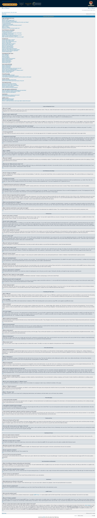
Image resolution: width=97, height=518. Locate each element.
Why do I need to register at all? (8, 20)
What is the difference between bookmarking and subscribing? (14, 90)
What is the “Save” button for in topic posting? (11, 49)
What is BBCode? (5, 54)
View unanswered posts (6, 12)
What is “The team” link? (7, 72)
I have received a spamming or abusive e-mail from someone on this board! (16, 77)
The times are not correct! (7, 31)
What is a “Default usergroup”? (8, 71)
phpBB (44, 516)
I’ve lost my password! (6, 23)
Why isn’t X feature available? (8, 99)
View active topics (14, 12)
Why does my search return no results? (9, 84)
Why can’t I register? (6, 27)
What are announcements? (7, 59)
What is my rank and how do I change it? (10, 35)
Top (2, 112)
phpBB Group (36, 494)
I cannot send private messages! (8, 75)
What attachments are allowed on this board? (11, 95)
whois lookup (87, 505)
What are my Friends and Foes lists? (9, 79)
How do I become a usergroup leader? (9, 69)
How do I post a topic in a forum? (8, 39)
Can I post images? (6, 57)
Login (4, 8)
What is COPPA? (5, 26)
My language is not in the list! (7, 33)
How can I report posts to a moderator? (9, 48)
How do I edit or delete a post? (8, 40)
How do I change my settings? (8, 30)
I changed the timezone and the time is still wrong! (11, 32)
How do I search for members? (8, 86)
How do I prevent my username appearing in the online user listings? (15, 22)
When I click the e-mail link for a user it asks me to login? (13, 36)
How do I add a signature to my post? (9, 41)
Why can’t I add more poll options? (8, 43)
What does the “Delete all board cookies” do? (11, 28)
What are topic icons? (6, 62)
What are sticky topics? (6, 60)
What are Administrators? (7, 65)
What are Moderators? (6, 66)
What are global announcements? (8, 58)
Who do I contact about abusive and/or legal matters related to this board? (16, 100)
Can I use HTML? (5, 55)
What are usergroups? (6, 67)
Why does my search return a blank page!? (10, 85)
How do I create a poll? (6, 42)
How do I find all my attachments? (8, 96)
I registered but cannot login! (7, 24)
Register (7, 8)
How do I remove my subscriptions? (9, 92)
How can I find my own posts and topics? (10, 87)
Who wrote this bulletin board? (8, 98)
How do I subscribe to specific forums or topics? (11, 91)
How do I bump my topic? (7, 51)
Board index (4, 513)
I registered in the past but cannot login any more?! (12, 25)
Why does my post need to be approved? (10, 50)
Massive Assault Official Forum (7, 1)
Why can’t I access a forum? (7, 45)
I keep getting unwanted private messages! (10, 76)
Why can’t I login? (5, 19)
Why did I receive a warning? (7, 47)
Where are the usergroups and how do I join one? (11, 68)
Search (93, 8)
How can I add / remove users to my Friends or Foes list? (13, 80)
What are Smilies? (5, 56)
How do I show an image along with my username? (12, 34)
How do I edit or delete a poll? (8, 44)
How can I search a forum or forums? (9, 83)
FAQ (90, 8)
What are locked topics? (6, 61)
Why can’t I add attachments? (7, 46)
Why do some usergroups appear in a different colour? (12, 70)
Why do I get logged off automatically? (9, 21)
